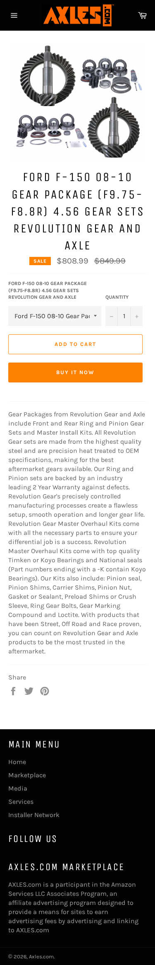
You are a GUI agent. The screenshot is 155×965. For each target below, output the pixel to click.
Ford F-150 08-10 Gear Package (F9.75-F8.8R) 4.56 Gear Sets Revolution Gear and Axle (47, 290)
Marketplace (27, 775)
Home (17, 762)
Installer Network (34, 815)
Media (17, 788)
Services (20, 801)
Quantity (117, 297)
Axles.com (41, 956)
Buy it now (75, 372)
